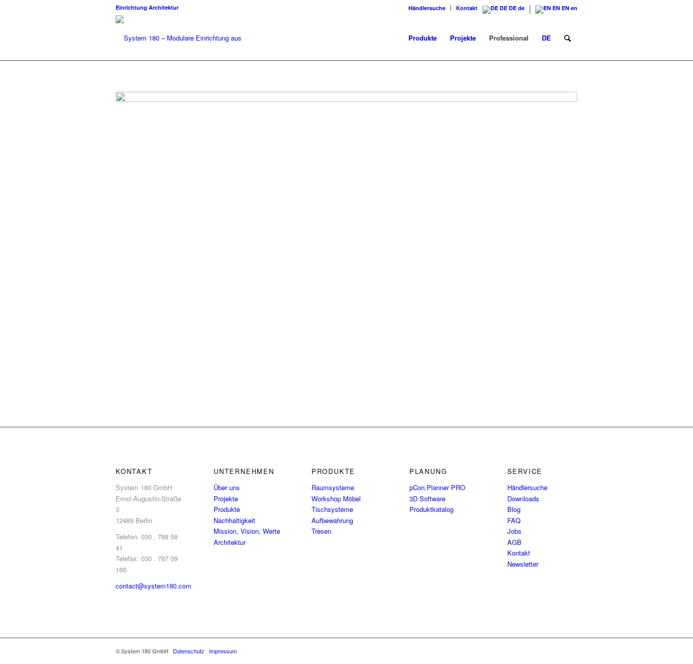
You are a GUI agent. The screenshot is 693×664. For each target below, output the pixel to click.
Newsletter (522, 564)
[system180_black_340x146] (184, 38)
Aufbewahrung (332, 520)
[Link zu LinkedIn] (524, 650)
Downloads (523, 498)
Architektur (164, 7)
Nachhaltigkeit (234, 520)
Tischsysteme (332, 509)
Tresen (321, 531)
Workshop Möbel (336, 498)
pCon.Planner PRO (437, 487)
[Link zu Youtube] (569, 650)
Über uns (227, 487)
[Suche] (567, 38)
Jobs (514, 531)
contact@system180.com (153, 586)
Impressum (223, 651)
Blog (514, 509)
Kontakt (466, 8)
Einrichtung (131, 7)
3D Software (427, 498)
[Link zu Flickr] (539, 650)
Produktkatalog (431, 509)
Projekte (226, 498)
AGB (514, 542)
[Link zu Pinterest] (554, 650)
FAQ (514, 520)
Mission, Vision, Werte (247, 531)
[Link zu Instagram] (508, 650)
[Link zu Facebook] (493, 650)
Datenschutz (188, 651)
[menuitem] (427, 8)
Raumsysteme (332, 487)
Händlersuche (426, 8)
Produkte (227, 509)
